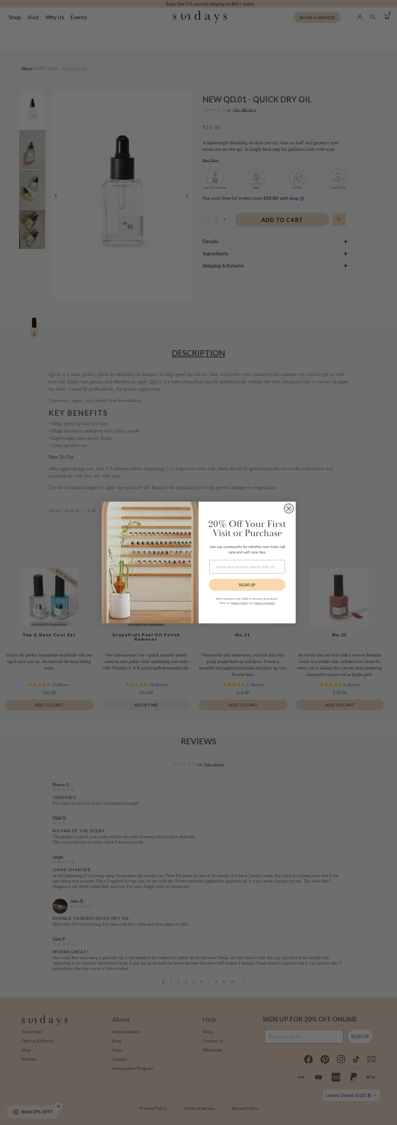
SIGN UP (247, 584)
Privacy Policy (239, 603)
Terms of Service (264, 603)
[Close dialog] (289, 508)
